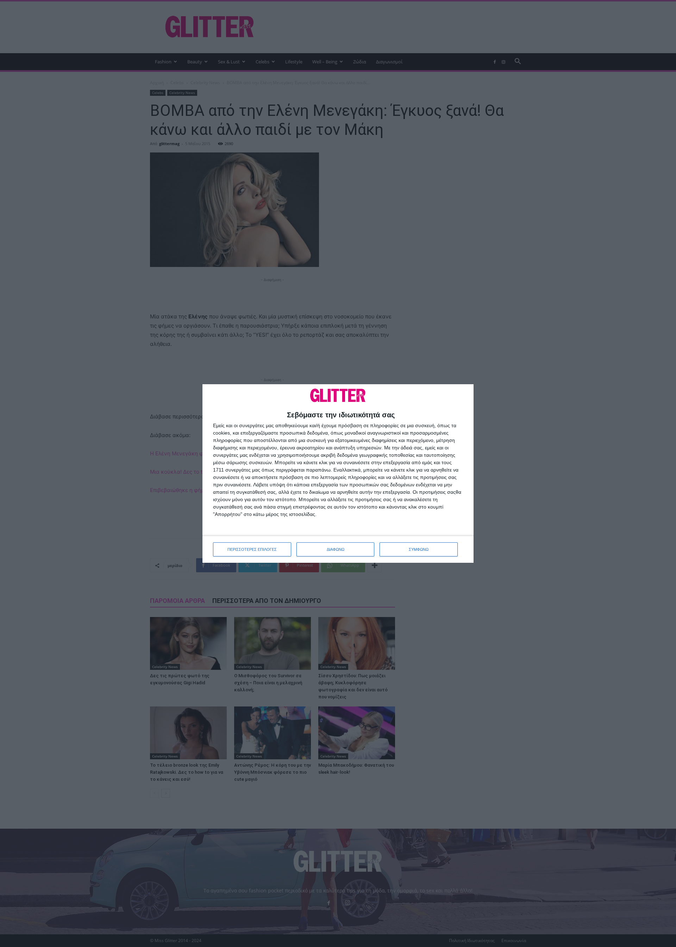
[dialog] (338, 473)
